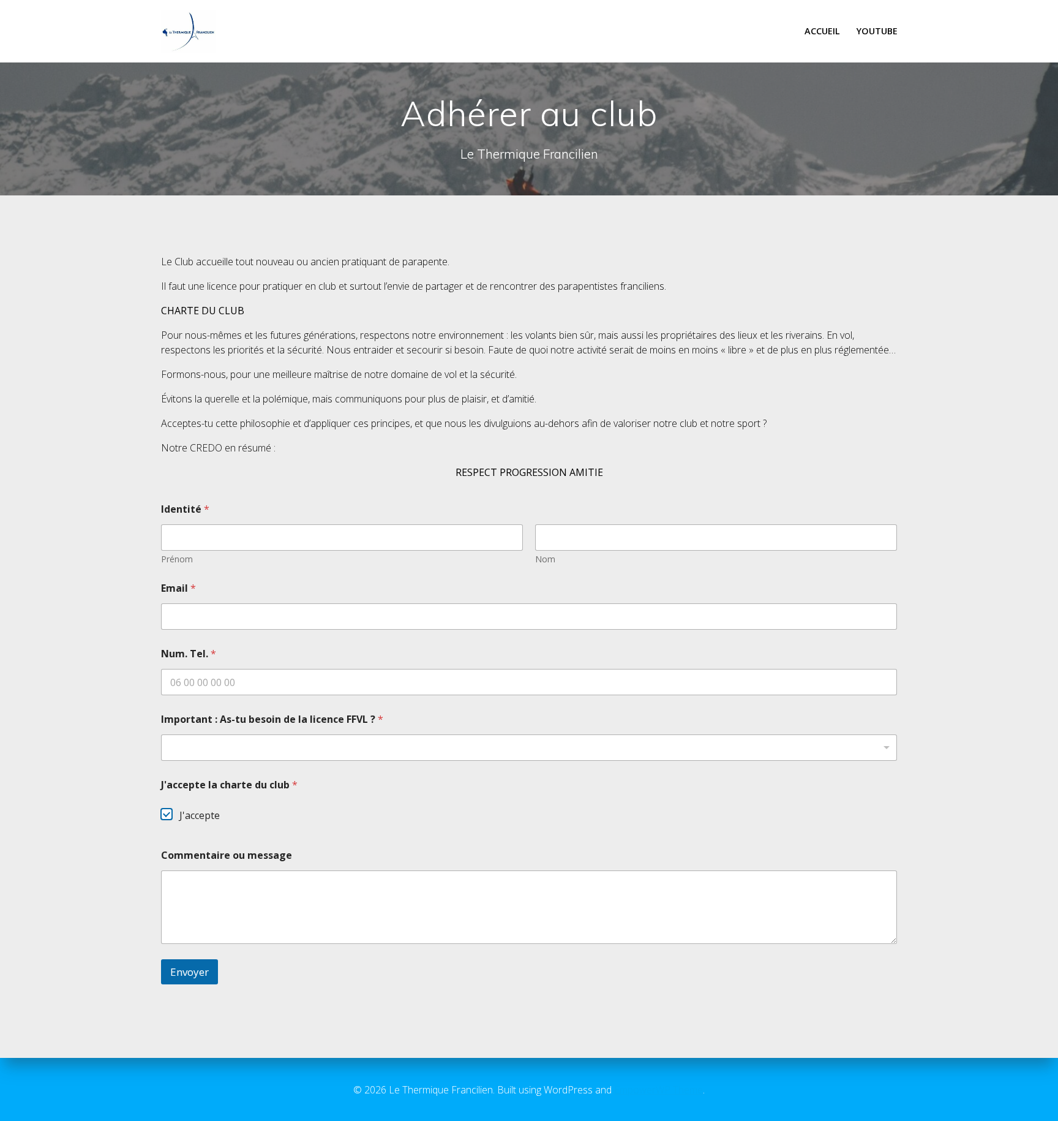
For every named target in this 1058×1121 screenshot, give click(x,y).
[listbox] (529, 747)
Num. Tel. (188, 654)
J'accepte (199, 815)
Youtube (877, 31)
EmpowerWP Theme (658, 1089)
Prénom (177, 559)
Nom (545, 559)
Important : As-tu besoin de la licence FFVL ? (272, 719)
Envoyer (189, 972)
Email (178, 588)
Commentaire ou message (226, 855)
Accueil (822, 31)
